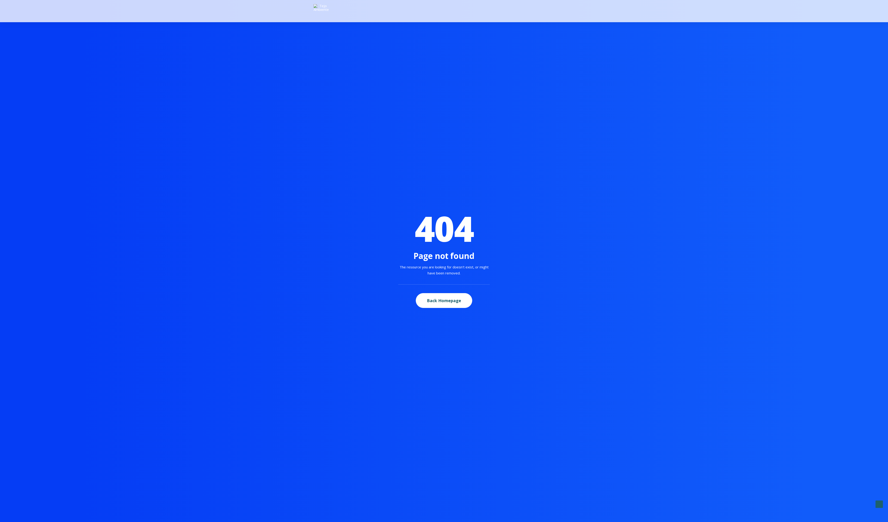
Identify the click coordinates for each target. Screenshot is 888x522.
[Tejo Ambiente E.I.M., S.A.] (321, 11)
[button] (572, 11)
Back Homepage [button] (444, 300)
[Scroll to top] (879, 503)
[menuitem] (572, 11)
